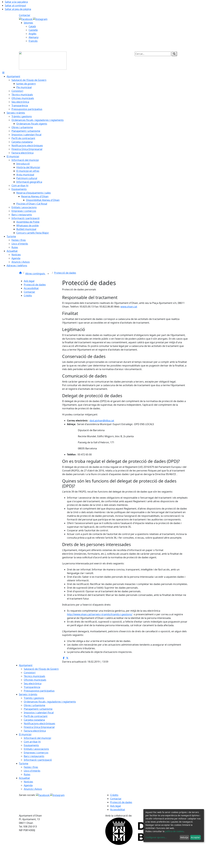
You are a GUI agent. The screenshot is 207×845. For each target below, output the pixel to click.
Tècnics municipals (34, 676)
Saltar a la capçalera (16, 1)
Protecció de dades (65, 272)
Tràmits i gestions (34, 698)
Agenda (28, 785)
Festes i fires (31, 767)
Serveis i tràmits (28, 694)
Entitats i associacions (36, 749)
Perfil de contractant (35, 716)
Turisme (23, 763)
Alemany (33, 37)
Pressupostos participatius (39, 690)
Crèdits (28, 295)
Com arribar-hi (32, 741)
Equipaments (31, 745)
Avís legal (29, 281)
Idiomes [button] (28, 22)
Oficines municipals (35, 679)
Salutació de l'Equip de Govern (41, 669)
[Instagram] (40, 18)
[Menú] (3, 72)
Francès (33, 41)
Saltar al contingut (15, 5)
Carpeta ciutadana (34, 719)
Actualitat (24, 778)
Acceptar (195, 837)
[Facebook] (26, 18)
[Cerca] (174, 54)
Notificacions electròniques (39, 723)
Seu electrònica (32, 683)
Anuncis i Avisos (33, 789)
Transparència (32, 687)
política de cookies (174, 831)
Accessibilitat (31, 288)
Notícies (28, 781)
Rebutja (184, 837)
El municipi (25, 734)
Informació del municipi (37, 738)
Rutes (27, 774)
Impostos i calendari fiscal (39, 712)
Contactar (24, 15)
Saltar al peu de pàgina (18, 9)
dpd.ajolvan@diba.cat (102, 420)
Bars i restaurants (34, 756)
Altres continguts (35, 273)
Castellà (33, 30)
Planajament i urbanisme (38, 709)
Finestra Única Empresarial (39, 727)
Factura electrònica (35, 730)
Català (32, 26)
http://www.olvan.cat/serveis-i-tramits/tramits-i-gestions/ (99, 614)
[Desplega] (48, 274)
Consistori (29, 672)
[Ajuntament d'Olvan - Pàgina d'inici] (43, 60)
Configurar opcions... (156, 837)
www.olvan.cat (128, 306)
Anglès (32, 33)
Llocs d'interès (32, 770)
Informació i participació (38, 760)
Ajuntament (25, 665)
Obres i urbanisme (34, 705)
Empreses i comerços (36, 752)
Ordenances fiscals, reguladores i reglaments (50, 701)
